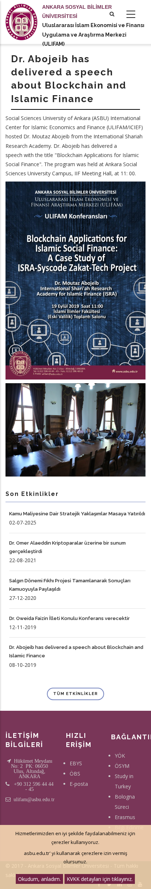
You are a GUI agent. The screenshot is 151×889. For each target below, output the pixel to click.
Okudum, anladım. (39, 878)
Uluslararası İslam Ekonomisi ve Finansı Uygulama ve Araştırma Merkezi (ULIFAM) (93, 34)
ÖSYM (122, 765)
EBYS (76, 763)
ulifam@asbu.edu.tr (34, 799)
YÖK (120, 755)
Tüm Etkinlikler (75, 693)
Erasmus (125, 817)
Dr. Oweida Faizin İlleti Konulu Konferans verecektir (69, 618)
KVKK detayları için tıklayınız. (100, 878)
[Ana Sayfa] (21, 14)
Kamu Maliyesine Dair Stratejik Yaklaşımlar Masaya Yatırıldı (77, 513)
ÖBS (75, 773)
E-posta (79, 783)
